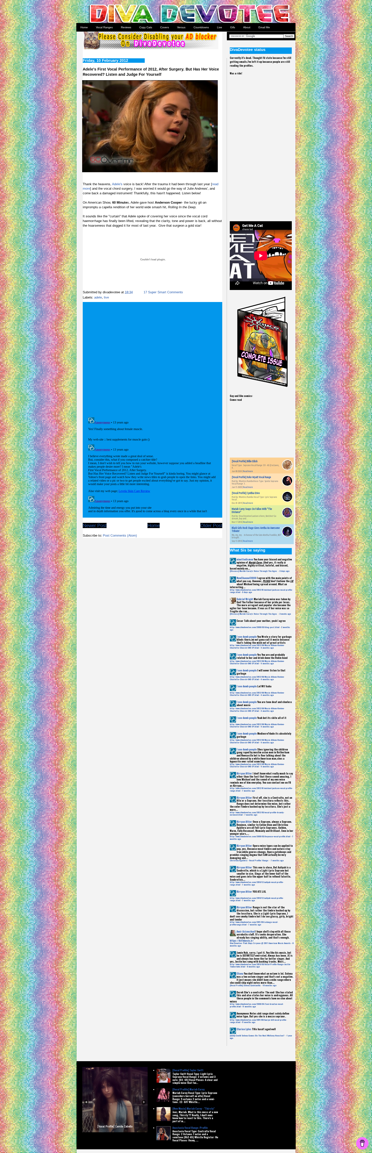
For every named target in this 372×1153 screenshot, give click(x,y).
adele (98, 297)
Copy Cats (145, 27)
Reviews (126, 27)
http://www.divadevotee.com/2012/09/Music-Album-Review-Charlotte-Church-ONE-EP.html (257, 646)
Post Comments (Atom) (120, 535)
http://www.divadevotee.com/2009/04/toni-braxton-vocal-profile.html (256, 1005)
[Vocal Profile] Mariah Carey (188, 1089)
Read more (248, 471)
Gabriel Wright (245, 599)
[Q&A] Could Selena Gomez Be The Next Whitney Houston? (257, 1035)
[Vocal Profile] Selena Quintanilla (245, 985)
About (246, 27)
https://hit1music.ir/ (242, 940)
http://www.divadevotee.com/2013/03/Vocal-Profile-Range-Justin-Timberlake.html (260, 965)
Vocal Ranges (104, 27)
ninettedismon (245, 559)
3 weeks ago (285, 613)
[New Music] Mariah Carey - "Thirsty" (193, 1108)
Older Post (211, 525)
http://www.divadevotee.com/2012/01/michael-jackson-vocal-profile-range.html (261, 591)
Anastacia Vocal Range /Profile (190, 1128)
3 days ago (284, 571)
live (106, 297)
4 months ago (267, 647)
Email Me (264, 27)
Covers (164, 27)
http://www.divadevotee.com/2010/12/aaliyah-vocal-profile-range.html (257, 883)
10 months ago (269, 985)
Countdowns (201, 27)
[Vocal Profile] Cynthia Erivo (246, 493)
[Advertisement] (259, 145)
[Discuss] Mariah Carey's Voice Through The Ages (254, 571)
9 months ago (253, 966)
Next (143, 1102)
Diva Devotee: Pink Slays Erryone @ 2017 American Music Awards (260, 943)
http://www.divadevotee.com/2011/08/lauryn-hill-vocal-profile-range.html (258, 1021)
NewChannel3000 (246, 578)
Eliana (240, 973)
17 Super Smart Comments (163, 292)
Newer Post (95, 525)
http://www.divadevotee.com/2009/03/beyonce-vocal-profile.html (260, 836)
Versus (181, 27)
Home (84, 27)
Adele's (117, 184)
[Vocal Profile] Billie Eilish (244, 461)
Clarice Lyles (244, 1029)
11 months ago (249, 1006)
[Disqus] (152, 358)
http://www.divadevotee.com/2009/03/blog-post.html (254, 627)
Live (219, 27)
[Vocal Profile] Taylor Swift (187, 1070)
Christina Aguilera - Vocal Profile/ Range (249, 860)
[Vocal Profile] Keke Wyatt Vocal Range (251, 477)
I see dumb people (247, 636)
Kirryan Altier (244, 773)
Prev (86, 1102)
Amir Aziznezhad (246, 931)
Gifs (232, 27)
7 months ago (248, 790)
